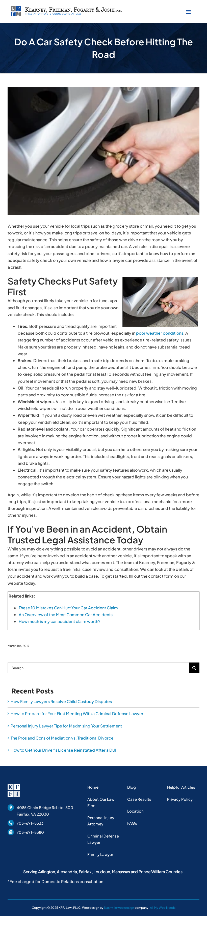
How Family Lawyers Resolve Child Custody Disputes (61, 701)
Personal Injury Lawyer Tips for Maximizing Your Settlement (66, 725)
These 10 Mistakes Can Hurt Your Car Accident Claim (68, 607)
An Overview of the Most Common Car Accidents (66, 614)
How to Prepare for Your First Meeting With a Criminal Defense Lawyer (77, 713)
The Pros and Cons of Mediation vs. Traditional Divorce (62, 738)
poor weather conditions (159, 333)
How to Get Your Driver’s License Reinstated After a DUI (63, 750)
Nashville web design (119, 908)
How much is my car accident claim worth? (59, 621)
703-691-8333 (30, 823)
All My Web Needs (162, 908)
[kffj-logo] (66, 8)
